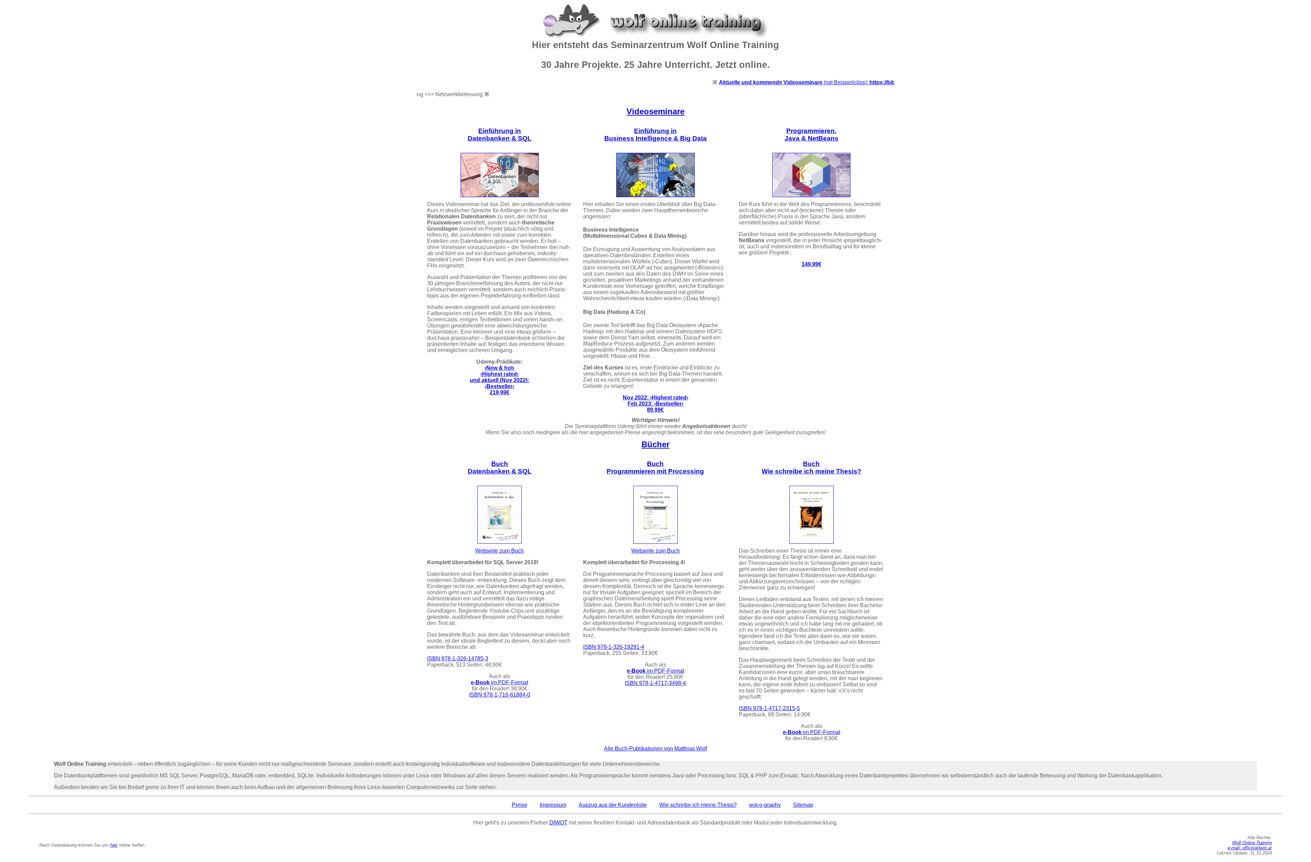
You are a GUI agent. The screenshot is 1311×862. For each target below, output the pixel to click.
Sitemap (803, 805)
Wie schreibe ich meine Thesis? (698, 805)
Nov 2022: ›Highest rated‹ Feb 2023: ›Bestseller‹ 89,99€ (655, 404)
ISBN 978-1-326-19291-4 (613, 647)
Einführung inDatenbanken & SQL (500, 134)
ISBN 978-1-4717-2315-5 (769, 708)
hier (113, 845)
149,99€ (811, 264)
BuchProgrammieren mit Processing (655, 467)
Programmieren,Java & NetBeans (811, 134)
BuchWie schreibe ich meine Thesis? (811, 467)
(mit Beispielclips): (795, 82)
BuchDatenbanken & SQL (500, 467)
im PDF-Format (499, 682)
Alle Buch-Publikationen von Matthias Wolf (655, 748)
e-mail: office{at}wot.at (1250, 847)
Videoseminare (655, 111)
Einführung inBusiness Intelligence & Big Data (655, 134)
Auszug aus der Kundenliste (613, 805)
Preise (519, 805)
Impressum (553, 805)
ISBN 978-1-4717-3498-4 (655, 683)
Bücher (655, 444)
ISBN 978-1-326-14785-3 (457, 658)
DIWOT (558, 823)
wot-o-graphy (765, 805)
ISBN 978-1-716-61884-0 (499, 695)
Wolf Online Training (1252, 842)
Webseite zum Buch (499, 551)
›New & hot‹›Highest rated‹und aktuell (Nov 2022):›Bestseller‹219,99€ (499, 380)
